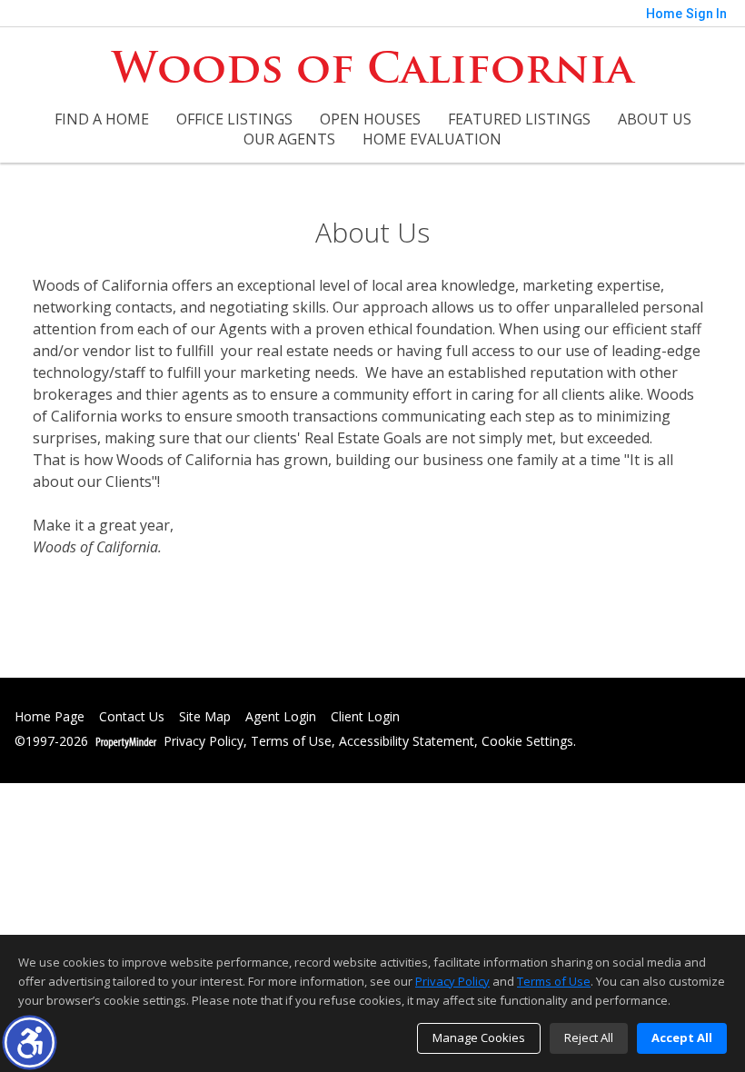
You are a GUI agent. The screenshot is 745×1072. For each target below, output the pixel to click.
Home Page (49, 717)
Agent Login (280, 717)
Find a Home (102, 119)
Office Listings (234, 119)
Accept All (681, 1037)
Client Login (365, 717)
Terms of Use (291, 741)
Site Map (205, 717)
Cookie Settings (527, 741)
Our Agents (289, 139)
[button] (30, 1042)
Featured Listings (519, 119)
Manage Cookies (478, 1037)
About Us (654, 119)
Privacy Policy (203, 741)
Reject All (588, 1037)
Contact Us (131, 717)
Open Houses (370, 119)
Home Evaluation (432, 139)
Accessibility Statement (406, 741)
